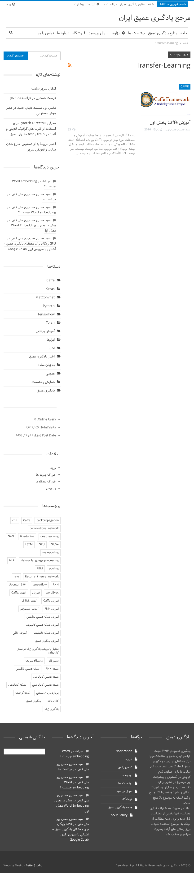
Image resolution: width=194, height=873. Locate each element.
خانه (151, 4)
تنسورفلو (54, 660)
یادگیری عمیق (46, 390)
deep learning (49, 536)
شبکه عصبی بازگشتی (28, 669)
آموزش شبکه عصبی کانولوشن (42, 625)
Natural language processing (40, 560)
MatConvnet (45, 297)
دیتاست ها (110, 4)
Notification (123, 751)
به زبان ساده (46, 365)
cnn (14, 520)
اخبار (51, 348)
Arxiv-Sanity (119, 815)
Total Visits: (47, 427)
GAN (11, 536)
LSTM (29, 544)
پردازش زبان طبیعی (47, 693)
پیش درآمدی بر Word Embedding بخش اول (33, 228)
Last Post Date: (44, 435)
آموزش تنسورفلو (29, 608)
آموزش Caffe (51, 600)
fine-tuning (27, 536)
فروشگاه (78, 33)
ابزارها (91, 4)
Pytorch (49, 306)
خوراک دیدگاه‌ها (46, 481)
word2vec (52, 592)
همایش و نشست (43, 382)
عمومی (50, 373)
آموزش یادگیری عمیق (47, 641)
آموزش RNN (51, 608)
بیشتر (80, 4)
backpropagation (47, 520)
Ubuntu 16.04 (17, 584)
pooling (54, 568)
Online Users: (46, 419)
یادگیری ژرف (51, 709)
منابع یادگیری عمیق (132, 4)
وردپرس (51, 488)
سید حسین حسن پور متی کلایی (30, 194)
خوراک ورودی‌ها (46, 474)
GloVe (55, 544)
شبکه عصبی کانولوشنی (45, 685)
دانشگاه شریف (34, 660)
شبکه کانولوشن (17, 685)
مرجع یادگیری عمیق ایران (154, 18)
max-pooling (50, 552)
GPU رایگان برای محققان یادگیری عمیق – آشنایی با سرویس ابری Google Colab (30, 246)
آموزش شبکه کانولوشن (46, 633)
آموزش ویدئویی (45, 331)
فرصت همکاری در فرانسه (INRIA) (33, 98)
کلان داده (53, 701)
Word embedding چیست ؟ (34, 184)
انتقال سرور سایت (43, 88)
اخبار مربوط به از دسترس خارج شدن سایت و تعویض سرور (31, 146)
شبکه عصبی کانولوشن (46, 677)
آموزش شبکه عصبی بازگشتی (42, 617)
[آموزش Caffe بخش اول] (165, 100)
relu (16, 576)
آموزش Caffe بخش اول (170, 122)
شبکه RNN (52, 669)
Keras (50, 289)
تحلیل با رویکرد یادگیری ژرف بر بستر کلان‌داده (38, 651)
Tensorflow (46, 314)
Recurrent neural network (42, 576)
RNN (56, 584)
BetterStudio (34, 865)
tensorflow (40, 584)
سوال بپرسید (98, 33)
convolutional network (44, 528)
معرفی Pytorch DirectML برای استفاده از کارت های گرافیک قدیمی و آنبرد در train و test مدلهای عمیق (31, 128)
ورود (53, 468)
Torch (50, 323)
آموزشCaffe (18, 592)
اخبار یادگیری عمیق (42, 356)
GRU (42, 544)
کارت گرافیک (22, 693)
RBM (40, 568)
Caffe (185, 86)
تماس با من (45, 33)
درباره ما (63, 33)
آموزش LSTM (29, 600)
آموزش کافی (19, 633)
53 (70, 129)
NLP (11, 560)
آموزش (36, 592)
